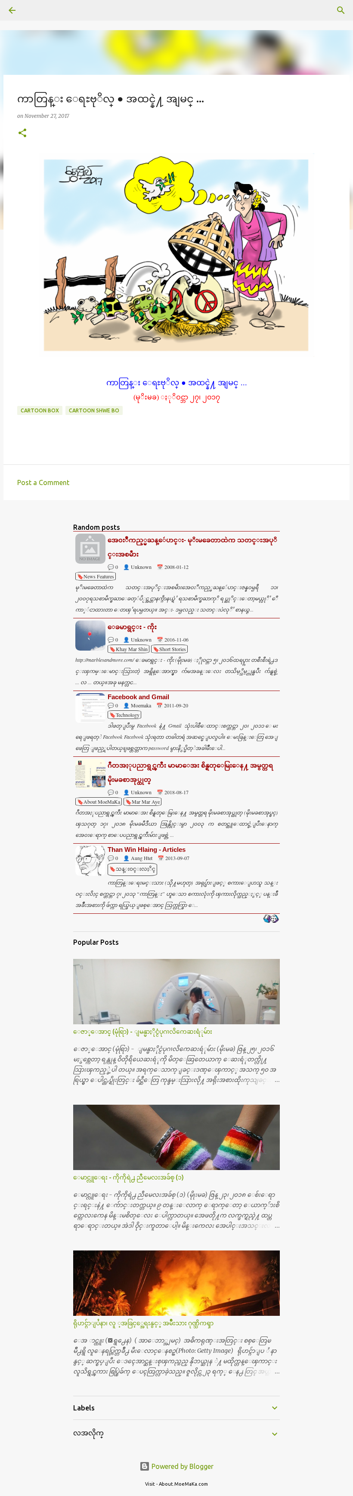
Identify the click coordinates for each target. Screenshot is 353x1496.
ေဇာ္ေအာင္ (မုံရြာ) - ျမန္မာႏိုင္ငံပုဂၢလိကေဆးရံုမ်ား (142, 1031)
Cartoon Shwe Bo (94, 410)
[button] (22, 133)
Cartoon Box (40, 410)
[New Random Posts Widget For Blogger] (271, 919)
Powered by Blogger (182, 1466)
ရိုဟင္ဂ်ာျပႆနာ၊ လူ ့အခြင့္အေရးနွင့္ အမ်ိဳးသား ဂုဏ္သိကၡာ (143, 1323)
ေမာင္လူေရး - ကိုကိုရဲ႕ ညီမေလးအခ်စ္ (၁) (128, 1177)
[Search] (36, 10)
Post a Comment (43, 482)
